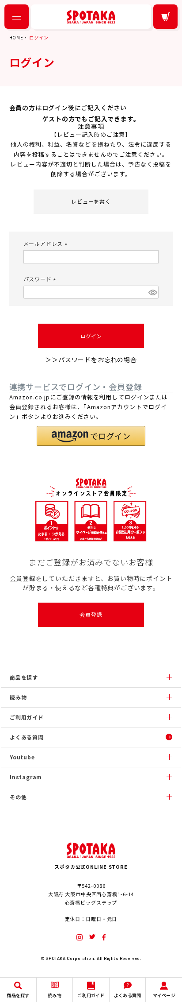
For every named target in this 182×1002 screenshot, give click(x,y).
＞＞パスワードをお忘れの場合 (90, 359)
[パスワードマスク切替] (152, 292)
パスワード (41, 278)
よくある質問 (27, 737)
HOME (16, 37)
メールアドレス (46, 243)
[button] (91, 436)
